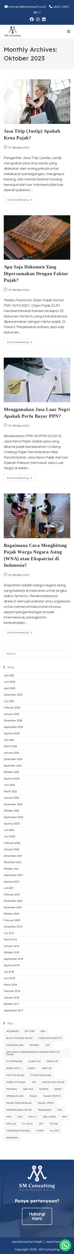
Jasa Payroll (54, 1241)
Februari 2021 (12, 894)
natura (28, 1089)
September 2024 (13, 727)
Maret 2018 (10, 984)
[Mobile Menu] (68, 31)
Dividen (34, 1045)
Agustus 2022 (12, 823)
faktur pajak (15, 1075)
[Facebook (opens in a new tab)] (32, 19)
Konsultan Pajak (53, 1082)
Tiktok (54, 1124)
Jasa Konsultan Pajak (26, 1241)
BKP (43, 1031)
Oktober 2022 (11, 810)
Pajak (33, 1096)
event (32, 1068)
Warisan (12, 1137)
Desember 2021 (13, 856)
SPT (41, 1124)
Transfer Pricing (18, 1131)
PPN (64, 1117)
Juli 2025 (9, 701)
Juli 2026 (9, 675)
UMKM (40, 1131)
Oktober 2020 (11, 913)
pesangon (44, 1110)
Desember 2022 (13, 804)
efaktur (52, 1061)
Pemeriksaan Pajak (19, 1110)
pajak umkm (46, 1103)
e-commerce (14, 1061)
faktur (47, 1068)
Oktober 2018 (11, 952)
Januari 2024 (11, 752)
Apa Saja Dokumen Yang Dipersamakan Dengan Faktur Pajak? (36, 273)
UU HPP (54, 1131)
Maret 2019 (10, 939)
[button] (65, 1245)
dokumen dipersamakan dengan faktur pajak (33, 1053)
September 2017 (13, 1010)
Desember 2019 (13, 926)
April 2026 (9, 688)
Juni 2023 (9, 785)
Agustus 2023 (12, 778)
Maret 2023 (10, 791)
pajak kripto (52, 1096)
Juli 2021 (9, 888)
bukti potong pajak (19, 1038)
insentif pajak (16, 1082)
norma (43, 1089)
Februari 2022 (12, 843)
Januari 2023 (11, 797)
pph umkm (49, 1117)
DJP (47, 1045)
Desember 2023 (13, 759)
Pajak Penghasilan (19, 1103)
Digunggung (14, 1045)
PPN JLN (11, 1124)
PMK (8, 1117)
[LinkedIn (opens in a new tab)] (43, 19)
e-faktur (35, 1061)
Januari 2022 (11, 849)
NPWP (58, 1089)
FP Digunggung (41, 1075)
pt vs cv (27, 1124)
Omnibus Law (14, 1096)
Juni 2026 (9, 682)
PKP (59, 1110)
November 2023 (13, 765)
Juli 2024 (9, 740)
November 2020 (13, 907)
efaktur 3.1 (14, 1068)
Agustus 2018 (12, 965)
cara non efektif (50, 1038)
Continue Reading (21, 201)
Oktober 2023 (11, 772)
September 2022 (13, 817)
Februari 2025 (12, 707)
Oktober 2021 (11, 868)
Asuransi (12, 1031)
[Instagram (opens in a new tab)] (38, 19)
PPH (20, 1117)
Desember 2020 (13, 901)
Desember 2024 (13, 720)
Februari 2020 (12, 920)
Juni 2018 (9, 978)
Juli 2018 (9, 972)
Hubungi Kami (37, 1216)
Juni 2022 (9, 836)
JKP (34, 1082)
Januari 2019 (11, 946)
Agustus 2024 (12, 733)
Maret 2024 (10, 746)
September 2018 (13, 959)
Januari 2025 (11, 714)
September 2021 (13, 875)
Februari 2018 (12, 991)
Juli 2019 (9, 933)
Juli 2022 (9, 830)
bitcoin (30, 1031)
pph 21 (32, 1117)
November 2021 (13, 862)
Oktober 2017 (11, 1004)
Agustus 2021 (12, 881)
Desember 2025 (13, 694)
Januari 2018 (11, 997)
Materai (11, 1089)
